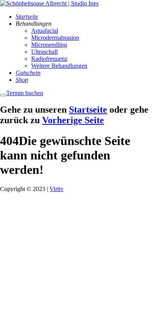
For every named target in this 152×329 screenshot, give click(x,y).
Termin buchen (24, 93)
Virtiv (56, 189)
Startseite (88, 109)
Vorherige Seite (73, 120)
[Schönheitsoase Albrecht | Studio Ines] (49, 3)
